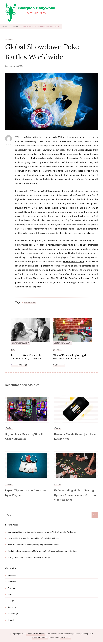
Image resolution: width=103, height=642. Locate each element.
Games (11, 594)
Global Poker (30, 302)
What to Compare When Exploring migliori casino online (33, 544)
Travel (11, 620)
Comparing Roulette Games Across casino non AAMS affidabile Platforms (42, 532)
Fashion (11, 588)
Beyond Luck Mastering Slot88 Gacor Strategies (24, 436)
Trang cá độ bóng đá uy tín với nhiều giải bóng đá (29, 557)
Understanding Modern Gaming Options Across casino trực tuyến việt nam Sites (75, 495)
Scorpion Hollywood (36, 633)
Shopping (12, 607)
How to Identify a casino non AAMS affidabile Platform (33, 538)
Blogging (12, 575)
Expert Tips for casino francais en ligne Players (26, 493)
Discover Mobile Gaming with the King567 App (75, 436)
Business (12, 581)
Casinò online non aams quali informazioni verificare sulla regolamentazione (42, 551)
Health (11, 600)
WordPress (65, 637)
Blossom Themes (39, 637)
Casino (9, 39)
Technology (13, 613)
